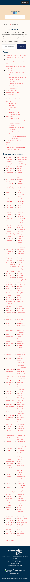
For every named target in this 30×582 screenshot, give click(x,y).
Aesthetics (20, 162)
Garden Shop (20, 308)
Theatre (19, 507)
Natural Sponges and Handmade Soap (10, 407)
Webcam (8, 145)
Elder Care (20, 275)
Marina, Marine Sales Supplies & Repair (21, 378)
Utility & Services (22, 518)
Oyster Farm (9, 424)
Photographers (21, 442)
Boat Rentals (9, 205)
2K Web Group (24, 578)
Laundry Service (10, 369)
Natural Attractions (14, 123)
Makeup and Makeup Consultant (9, 378)
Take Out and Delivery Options (14, 99)
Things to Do (9, 116)
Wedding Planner (22, 525)
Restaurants (20, 483)
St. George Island (14, 112)
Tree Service (20, 516)
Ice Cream (23, 485)
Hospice (8, 341)
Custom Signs (10, 271)
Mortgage (8, 394)
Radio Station (9, 468)
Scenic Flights (21, 490)
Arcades (8, 175)
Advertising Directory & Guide (9, 164)
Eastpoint (11, 105)
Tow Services (10, 514)
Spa (7, 501)
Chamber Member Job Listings (17, 77)
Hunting (8, 345)
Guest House (9, 319)
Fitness (19, 297)
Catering (19, 234)
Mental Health (21, 389)
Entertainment (21, 282)
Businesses (9, 70)
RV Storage (20, 488)
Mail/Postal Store (22, 374)
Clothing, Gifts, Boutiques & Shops (10, 251)
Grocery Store (21, 317)
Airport (19, 168)
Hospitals (19, 341)
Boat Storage (9, 208)
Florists (19, 299)
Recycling (8, 483)
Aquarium (19, 173)
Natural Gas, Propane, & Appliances (20, 400)
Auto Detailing (10, 188)
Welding (8, 531)
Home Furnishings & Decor (9, 337)
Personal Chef (21, 428)
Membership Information (16, 84)
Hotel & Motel (10, 343)
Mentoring (12, 278)
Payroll (8, 428)
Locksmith (9, 374)
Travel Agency (10, 516)
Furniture (8, 308)
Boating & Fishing (14, 119)
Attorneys (9, 186)
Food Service (20, 302)
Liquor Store (20, 372)
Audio (18, 186)
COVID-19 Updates (11, 88)
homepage (9, 37)
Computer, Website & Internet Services (11, 260)
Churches (19, 238)
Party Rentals (20, 426)
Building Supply (21, 216)
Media (7, 389)
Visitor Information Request (13, 140)
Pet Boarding (9, 431)
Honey (18, 339)
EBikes (8, 273)
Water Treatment (22, 523)
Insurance (19, 350)
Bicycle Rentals (21, 199)
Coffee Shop (20, 249)
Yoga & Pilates (10, 540)
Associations (20, 184)
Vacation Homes (10, 520)
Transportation (21, 514)
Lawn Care (23, 367)
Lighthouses (9, 372)
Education (8, 275)
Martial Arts (20, 383)
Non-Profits (20, 409)
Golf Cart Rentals (11, 313)
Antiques (8, 170)
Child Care (20, 236)
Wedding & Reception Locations (9, 527)
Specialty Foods (21, 501)
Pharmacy (8, 442)
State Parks (9, 503)
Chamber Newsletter (15, 79)
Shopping (11, 125)
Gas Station (9, 310)
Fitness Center (10, 299)
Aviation (8, 192)
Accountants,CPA (22, 159)
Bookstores (20, 212)
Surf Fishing (9, 505)
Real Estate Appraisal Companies (20, 470)
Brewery (19, 214)
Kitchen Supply (10, 359)
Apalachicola (12, 103)
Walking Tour (9, 143)
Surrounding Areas (14, 114)
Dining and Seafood (11, 90)
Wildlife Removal (11, 533)
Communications (21, 251)
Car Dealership (21, 229)
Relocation (12, 110)
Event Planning (21, 284)
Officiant (19, 415)
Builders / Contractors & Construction (10, 219)
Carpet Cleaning (10, 234)
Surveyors (19, 505)
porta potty (9, 455)
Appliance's (20, 170)
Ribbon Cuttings (13, 86)
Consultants (20, 260)
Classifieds (12, 81)
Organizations (20, 418)
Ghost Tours (20, 310)
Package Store (21, 424)
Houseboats (20, 343)
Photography (9, 448)
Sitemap (8, 97)
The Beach (12, 130)
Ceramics (8, 236)
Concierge (19, 258)
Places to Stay (10, 95)
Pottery (11, 184)
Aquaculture (9, 173)
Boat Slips (20, 205)
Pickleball (19, 448)
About (7, 60)
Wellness (19, 531)
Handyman (20, 324)
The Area (8, 101)
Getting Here (12, 108)
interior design (21, 352)
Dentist (19, 271)
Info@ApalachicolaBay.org (15, 565)
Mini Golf (8, 391)
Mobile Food (20, 391)
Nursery (8, 411)
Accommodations (22, 157)
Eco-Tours (19, 273)
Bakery (19, 192)
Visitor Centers (10, 523)
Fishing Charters (10, 297)
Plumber (8, 450)
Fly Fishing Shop (10, 302)
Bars (7, 194)
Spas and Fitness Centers (16, 127)
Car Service (20, 232)
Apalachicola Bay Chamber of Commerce (15, 8)
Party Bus (8, 426)
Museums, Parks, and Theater (17, 121)
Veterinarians (20, 520)
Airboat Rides (10, 168)
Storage (19, 503)
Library (18, 369)
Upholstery (9, 518)
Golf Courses (9, 317)
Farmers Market (10, 286)
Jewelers (8, 354)
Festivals (19, 286)
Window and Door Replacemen (23, 221)
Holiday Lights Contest (12, 92)
